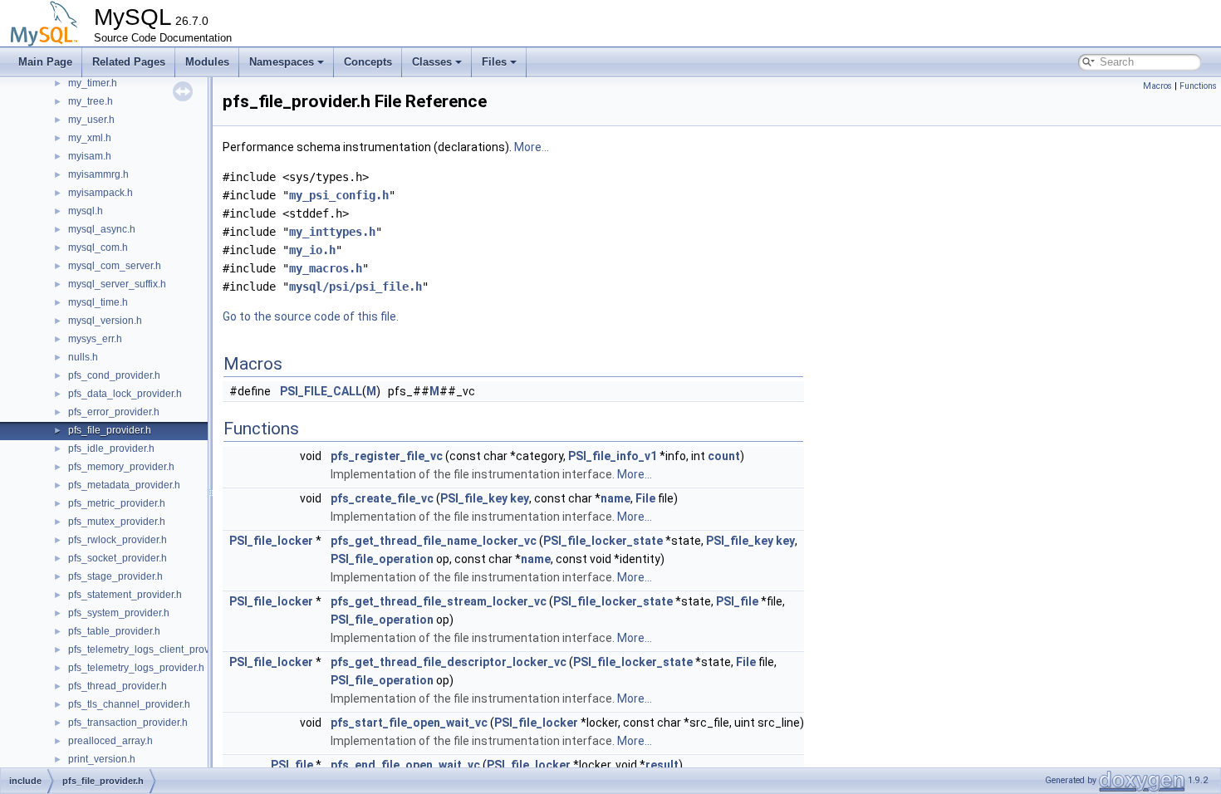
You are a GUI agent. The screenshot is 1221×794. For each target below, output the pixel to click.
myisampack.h (100, 192)
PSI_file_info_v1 (612, 456)
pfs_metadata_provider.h (124, 485)
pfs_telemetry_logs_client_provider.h (151, 649)
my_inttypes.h (332, 231)
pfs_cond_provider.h (114, 375)
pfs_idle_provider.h (111, 448)
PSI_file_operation (382, 559)
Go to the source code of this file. (311, 316)
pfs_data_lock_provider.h (125, 393)
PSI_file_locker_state (603, 540)
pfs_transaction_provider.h (128, 722)
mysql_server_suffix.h (117, 284)
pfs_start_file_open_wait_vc (409, 722)
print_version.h (101, 759)
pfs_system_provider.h (118, 613)
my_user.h (91, 119)
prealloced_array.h (110, 741)
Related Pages (128, 62)
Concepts (368, 62)
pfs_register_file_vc (387, 456)
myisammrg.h (98, 174)
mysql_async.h (101, 229)
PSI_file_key (474, 498)
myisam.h (89, 156)
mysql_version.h (105, 320)
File (645, 498)
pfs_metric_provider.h (116, 503)
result (662, 765)
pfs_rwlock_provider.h (117, 540)
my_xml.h (89, 138)
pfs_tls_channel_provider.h (129, 704)
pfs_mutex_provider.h (116, 521)
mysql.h (85, 211)
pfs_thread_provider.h (117, 686)
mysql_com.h (98, 247)
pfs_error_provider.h (113, 412)
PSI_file (737, 601)
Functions (1198, 86)
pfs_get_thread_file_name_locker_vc (434, 540)
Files (494, 62)
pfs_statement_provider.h (125, 594)
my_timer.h (92, 83)
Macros (1157, 86)
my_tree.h (90, 101)
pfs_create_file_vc (382, 498)
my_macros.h (325, 268)
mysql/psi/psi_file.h (355, 286)
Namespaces (281, 62)
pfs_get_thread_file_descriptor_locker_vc (448, 662)
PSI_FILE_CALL (321, 391)
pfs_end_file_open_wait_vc (405, 765)
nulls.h (83, 357)
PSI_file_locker (271, 540)
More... (531, 147)
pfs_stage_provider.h (115, 576)
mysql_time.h (98, 302)
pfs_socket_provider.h (117, 558)
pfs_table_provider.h (114, 631)
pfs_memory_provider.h (121, 467)
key (519, 498)
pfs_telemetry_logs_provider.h (136, 668)
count (724, 456)
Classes (432, 62)
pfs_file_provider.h (109, 430)
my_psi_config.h (339, 195)
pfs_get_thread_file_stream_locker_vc (439, 601)
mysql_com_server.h (114, 266)
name (615, 498)
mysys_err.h (95, 339)
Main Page (45, 62)
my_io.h (312, 250)
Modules (207, 62)
